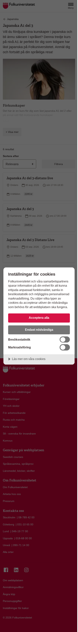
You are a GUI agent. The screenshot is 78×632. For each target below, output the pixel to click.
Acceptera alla (39, 317)
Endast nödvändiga (39, 329)
